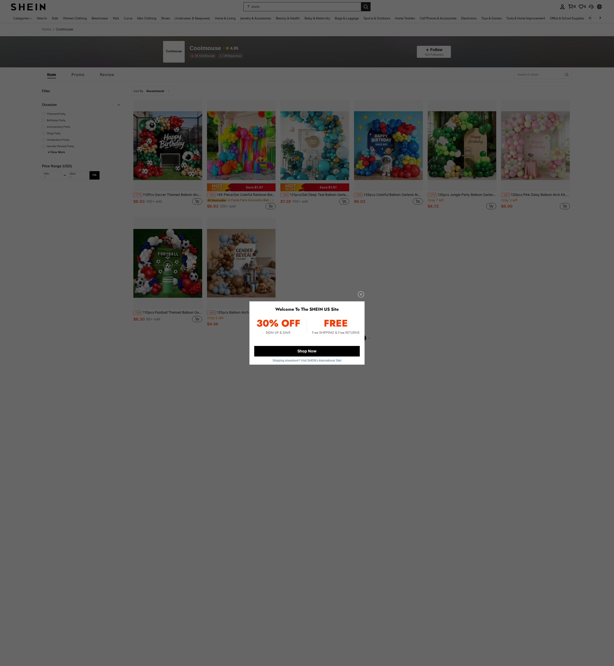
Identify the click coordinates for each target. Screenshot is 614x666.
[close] (361, 294)
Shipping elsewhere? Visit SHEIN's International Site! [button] (307, 360)
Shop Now (307, 351)
